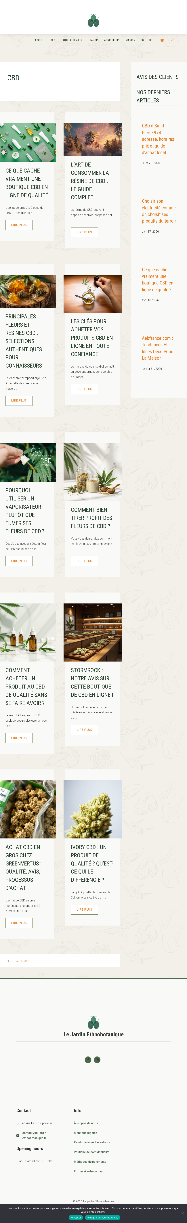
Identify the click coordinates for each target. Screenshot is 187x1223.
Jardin (94, 40)
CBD (52, 40)
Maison (130, 40)
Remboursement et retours (92, 1142)
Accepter (75, 1217)
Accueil (40, 40)
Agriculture (112, 40)
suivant (22, 961)
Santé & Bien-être (72, 40)
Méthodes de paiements (90, 1161)
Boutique (146, 40)
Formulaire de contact (89, 1171)
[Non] (182, 1213)
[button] (172, 40)
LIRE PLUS (19, 225)
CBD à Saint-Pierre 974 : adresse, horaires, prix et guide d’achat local (158, 139)
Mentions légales (85, 1133)
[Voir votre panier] (162, 40)
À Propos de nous (86, 1123)
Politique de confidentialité (91, 1152)
